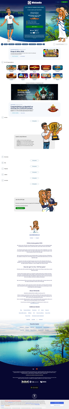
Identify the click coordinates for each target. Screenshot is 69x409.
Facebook (28, 319)
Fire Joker (47, 330)
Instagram (41, 319)
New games (12, 44)
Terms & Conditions (40, 312)
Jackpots (39, 44)
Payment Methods (27, 310)
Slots (6, 44)
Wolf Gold (32, 327)
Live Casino (25, 44)
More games (34, 160)
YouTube (33, 319)
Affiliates (29, 312)
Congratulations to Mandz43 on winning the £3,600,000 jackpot (22, 107)
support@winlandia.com (34, 234)
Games (42, 310)
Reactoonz (22, 327)
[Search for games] (54, 44)
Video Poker (18, 44)
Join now (34, 26)
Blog (21, 310)
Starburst (27, 330)
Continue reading (15, 112)
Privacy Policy (27, 315)
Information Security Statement (38, 315)
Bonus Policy (47, 312)
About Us (47, 310)
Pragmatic (11, 71)
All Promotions (22, 56)
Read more (20, 208)
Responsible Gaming (22, 312)
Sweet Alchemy (46, 327)
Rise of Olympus (34, 330)
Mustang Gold (40, 330)
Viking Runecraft (39, 327)
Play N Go (23, 71)
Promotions (34, 310)
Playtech (34, 72)
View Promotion (15, 56)
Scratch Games (32, 44)
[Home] (2, 44)
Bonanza (27, 327)
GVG (46, 79)
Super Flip (22, 330)
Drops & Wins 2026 (17, 51)
